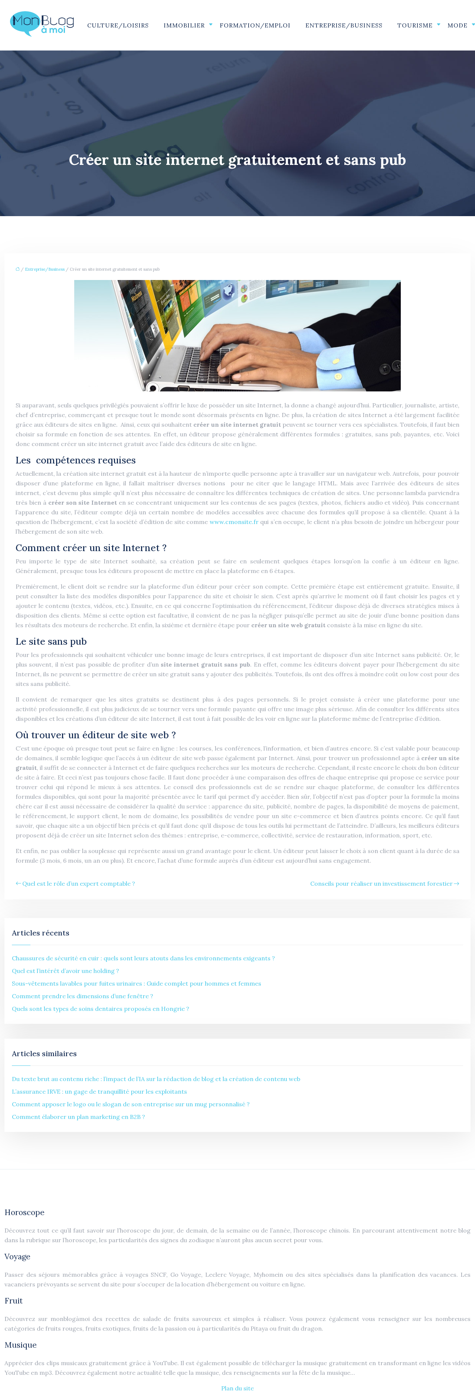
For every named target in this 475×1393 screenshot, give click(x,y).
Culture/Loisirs (118, 25)
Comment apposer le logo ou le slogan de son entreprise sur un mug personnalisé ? (131, 1104)
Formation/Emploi (255, 25)
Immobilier (184, 25)
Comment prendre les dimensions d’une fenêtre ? (82, 996)
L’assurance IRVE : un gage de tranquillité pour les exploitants (99, 1091)
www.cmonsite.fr (234, 521)
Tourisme (415, 25)
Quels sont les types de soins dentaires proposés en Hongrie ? (100, 1008)
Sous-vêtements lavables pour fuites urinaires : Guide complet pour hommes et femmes (136, 983)
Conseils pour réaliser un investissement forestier (381, 883)
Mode (458, 25)
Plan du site (237, 1388)
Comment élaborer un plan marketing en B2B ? (78, 1116)
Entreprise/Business (344, 25)
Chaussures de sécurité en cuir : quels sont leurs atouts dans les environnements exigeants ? (143, 958)
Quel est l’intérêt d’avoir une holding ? (65, 970)
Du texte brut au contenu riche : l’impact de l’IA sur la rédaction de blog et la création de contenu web (156, 1079)
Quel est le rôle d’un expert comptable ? (78, 883)
